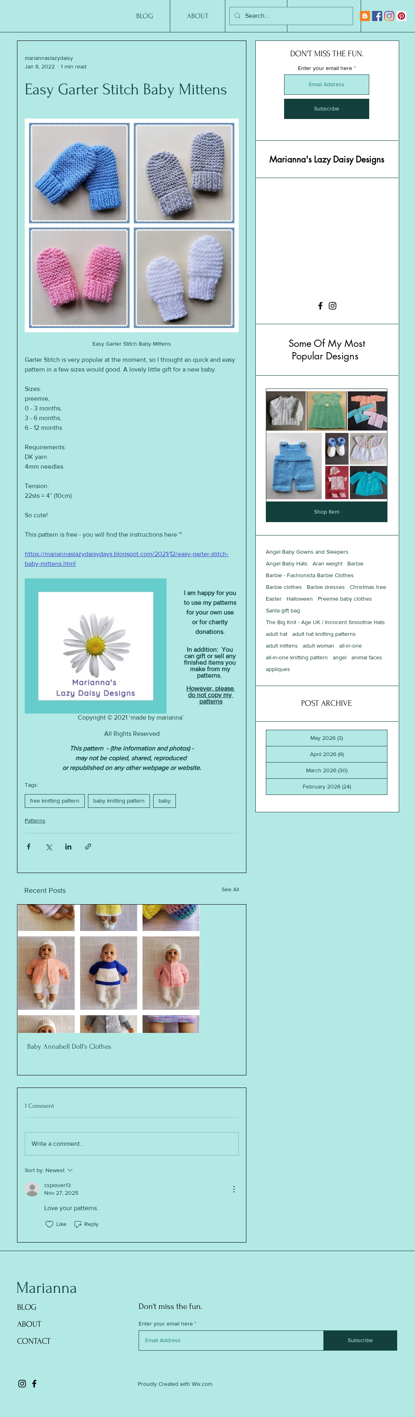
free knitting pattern (54, 800)
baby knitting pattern (119, 800)
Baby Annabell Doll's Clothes (69, 1046)
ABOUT (29, 1324)
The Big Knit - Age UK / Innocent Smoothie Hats (325, 622)
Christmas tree (368, 587)
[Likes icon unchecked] (49, 1224)
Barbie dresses (326, 587)
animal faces (366, 657)
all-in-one (350, 645)
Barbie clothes (284, 587)
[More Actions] (234, 1189)
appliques (278, 669)
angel (340, 657)
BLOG (26, 1307)
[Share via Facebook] (28, 846)
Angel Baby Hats (287, 563)
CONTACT (34, 1341)
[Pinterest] (401, 16)
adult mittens (282, 645)
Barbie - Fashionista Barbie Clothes (310, 575)
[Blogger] (365, 16)
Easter (274, 598)
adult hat (276, 634)
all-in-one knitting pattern (297, 657)
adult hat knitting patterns (324, 634)
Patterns (35, 820)
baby (164, 800)
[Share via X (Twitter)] (48, 846)
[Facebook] (377, 16)
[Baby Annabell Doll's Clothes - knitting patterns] (131, 969)
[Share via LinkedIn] (68, 846)
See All (230, 889)
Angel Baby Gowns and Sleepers (307, 551)
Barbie (355, 563)
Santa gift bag (283, 610)
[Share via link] (88, 846)
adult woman (318, 645)
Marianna (46, 1288)
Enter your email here (325, 68)
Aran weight (327, 563)
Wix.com (202, 1384)
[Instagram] (389, 16)
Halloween (300, 598)
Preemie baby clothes (345, 598)
